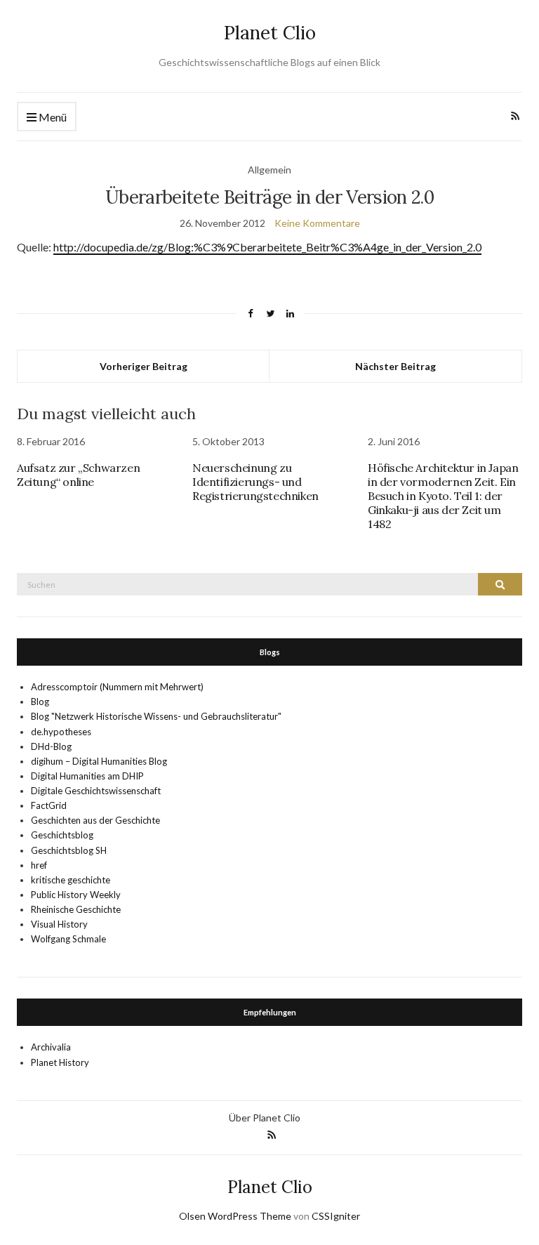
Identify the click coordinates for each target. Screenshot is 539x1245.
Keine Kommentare (317, 223)
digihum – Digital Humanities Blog (99, 761)
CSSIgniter (336, 1216)
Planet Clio (270, 32)
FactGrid (49, 805)
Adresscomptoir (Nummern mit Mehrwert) (117, 686)
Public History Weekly (76, 894)
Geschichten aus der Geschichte (95, 820)
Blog (40, 701)
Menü (51, 117)
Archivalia (51, 1047)
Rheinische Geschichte (76, 909)
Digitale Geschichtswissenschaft (96, 790)
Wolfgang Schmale (68, 938)
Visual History (59, 924)
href (39, 865)
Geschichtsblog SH (69, 850)
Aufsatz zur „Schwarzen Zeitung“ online (78, 475)
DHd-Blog (51, 746)
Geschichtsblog (62, 835)
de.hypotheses (61, 731)
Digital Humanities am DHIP (87, 776)
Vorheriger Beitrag (143, 366)
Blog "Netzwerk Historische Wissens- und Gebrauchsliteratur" (156, 716)
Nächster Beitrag (395, 366)
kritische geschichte (70, 879)
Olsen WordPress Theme (235, 1216)
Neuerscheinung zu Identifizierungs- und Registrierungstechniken (255, 482)
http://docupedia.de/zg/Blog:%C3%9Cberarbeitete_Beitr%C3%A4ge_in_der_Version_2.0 (267, 246)
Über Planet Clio (264, 1118)
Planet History (60, 1062)
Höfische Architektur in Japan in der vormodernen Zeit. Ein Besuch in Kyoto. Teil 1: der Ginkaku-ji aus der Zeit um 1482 (443, 496)
